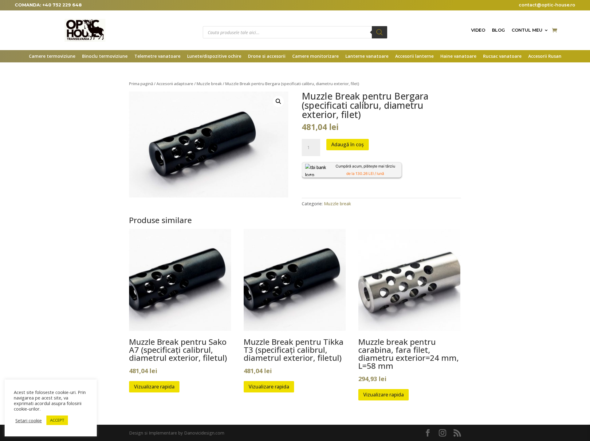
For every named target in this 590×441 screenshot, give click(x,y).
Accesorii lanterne (414, 56)
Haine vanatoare (458, 56)
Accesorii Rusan (544, 56)
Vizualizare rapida (154, 386)
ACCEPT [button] (57, 420)
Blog (498, 30)
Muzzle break (209, 83)
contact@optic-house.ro (547, 5)
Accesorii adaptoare (174, 83)
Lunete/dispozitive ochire (214, 56)
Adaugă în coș (347, 144)
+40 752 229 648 (62, 5)
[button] (278, 101)
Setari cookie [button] (28, 420)
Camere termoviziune (52, 56)
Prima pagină (141, 83)
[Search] (379, 32)
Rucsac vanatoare (502, 56)
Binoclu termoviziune (105, 56)
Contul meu (527, 30)
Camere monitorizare (315, 56)
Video (478, 30)
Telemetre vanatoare (157, 56)
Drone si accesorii (266, 56)
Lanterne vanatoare (366, 56)
